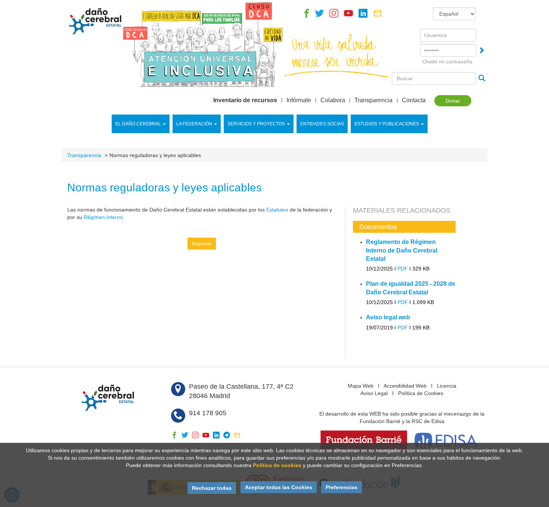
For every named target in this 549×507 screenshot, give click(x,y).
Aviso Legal (374, 393)
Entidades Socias (322, 123)
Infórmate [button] (298, 100)
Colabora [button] (332, 100)
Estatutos (277, 210)
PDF (402, 269)
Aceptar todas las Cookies (278, 487)
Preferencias (341, 487)
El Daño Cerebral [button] (138, 123)
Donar (453, 101)
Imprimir (201, 244)
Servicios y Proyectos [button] (256, 123)
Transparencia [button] (373, 100)
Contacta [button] (414, 100)
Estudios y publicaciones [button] (386, 123)
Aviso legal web (388, 317)
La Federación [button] (194, 123)
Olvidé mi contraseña (447, 62)
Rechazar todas (212, 488)
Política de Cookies (420, 393)
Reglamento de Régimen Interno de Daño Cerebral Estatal (401, 250)
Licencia (446, 386)
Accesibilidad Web (405, 386)
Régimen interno (103, 217)
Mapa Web (360, 386)
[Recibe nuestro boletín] (377, 15)
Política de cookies (277, 465)
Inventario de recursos (245, 100)
